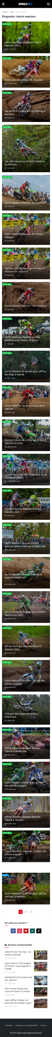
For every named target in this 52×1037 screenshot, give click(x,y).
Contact (43, 1025)
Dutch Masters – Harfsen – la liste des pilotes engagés (25, 853)
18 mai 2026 (10, 118)
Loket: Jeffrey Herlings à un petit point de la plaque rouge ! (18, 1001)
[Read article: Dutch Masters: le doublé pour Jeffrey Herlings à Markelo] (26, 888)
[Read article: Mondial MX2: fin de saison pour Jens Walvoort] (40, 980)
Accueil (4, 12)
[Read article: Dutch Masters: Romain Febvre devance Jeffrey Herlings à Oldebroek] (26, 538)
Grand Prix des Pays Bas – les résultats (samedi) (18, 953)
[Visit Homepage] (26, 4)
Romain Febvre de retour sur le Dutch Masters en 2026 (25, 441)
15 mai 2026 (10, 241)
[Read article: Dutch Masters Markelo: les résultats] (26, 193)
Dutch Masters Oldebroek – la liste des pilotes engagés (24, 784)
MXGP (5, 875)
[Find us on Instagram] (19, 930)
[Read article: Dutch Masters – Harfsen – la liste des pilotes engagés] (26, 846)
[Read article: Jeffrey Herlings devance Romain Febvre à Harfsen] (26, 812)
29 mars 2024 (11, 789)
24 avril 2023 (11, 900)
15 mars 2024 (11, 858)
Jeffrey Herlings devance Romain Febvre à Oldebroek (22, 749)
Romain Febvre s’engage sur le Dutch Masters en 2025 (25, 613)
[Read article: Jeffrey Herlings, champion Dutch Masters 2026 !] (26, 37)
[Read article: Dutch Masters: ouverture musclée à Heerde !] (26, 401)
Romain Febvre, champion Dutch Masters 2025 (23, 510)
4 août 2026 (10, 995)
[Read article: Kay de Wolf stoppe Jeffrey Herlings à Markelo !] (26, 106)
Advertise (9, 1025)
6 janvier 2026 (11, 447)
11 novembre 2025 (13, 481)
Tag (11, 12)
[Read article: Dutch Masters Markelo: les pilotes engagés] (26, 229)
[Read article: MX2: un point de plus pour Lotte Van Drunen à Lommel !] (40, 992)
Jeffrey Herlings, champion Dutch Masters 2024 (23, 648)
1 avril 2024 (10, 721)
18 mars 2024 (11, 824)
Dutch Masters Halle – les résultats (24, 79)
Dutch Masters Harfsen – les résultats (26, 305)
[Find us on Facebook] (13, 930)
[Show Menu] (3, 4)
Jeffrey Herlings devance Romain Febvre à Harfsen (22, 818)
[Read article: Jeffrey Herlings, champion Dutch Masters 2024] (26, 641)
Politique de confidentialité (26, 1025)
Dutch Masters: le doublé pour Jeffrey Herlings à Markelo (25, 895)
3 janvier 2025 (11, 619)
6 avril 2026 (10, 378)
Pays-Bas (7, 24)
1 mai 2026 (10, 344)
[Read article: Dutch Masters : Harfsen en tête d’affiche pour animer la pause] (26, 332)
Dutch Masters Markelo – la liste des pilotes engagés (25, 682)
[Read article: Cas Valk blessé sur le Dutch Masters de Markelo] (26, 148)
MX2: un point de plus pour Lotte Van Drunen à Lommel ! (17, 990)
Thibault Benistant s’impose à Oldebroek (21, 715)
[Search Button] (48, 4)
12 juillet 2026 (11, 83)
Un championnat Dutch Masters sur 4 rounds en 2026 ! (25, 476)
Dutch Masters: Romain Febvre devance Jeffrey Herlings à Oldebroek (25, 545)
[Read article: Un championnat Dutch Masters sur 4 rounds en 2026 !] (26, 469)
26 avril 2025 (11, 550)
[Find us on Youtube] (26, 930)
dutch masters (20, 12)
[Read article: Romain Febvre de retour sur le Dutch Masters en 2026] (26, 435)
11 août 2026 (11, 983)
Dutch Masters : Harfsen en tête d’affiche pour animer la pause (22, 338)
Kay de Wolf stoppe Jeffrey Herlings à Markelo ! (25, 112)
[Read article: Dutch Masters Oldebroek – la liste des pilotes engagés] (26, 777)
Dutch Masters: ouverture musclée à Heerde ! (25, 407)
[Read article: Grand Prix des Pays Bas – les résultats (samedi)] (40, 955)
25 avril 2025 (11, 584)
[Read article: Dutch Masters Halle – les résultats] (26, 72)
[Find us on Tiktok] (38, 930)
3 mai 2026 (10, 309)
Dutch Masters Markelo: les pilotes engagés (24, 235)
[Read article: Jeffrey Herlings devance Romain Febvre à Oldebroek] (26, 743)
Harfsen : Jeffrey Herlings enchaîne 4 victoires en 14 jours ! (25, 270)
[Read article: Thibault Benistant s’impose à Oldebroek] (26, 709)
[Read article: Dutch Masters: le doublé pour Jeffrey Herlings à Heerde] (26, 366)
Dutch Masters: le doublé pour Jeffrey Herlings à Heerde (25, 373)
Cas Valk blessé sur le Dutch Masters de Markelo (25, 163)
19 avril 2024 (11, 687)
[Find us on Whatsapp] (32, 930)
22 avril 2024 (11, 653)
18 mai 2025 (10, 516)
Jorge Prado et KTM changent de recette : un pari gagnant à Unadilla (18, 966)
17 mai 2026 (10, 168)
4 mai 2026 (10, 275)
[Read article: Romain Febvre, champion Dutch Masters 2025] (26, 504)
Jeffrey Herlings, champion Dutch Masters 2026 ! (23, 44)
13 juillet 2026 (11, 49)
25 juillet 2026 (11, 1006)
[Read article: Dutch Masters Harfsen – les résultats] (26, 298)
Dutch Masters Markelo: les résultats (25, 202)
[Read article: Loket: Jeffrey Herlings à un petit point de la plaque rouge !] (40, 1003)
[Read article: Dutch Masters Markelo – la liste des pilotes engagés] (26, 676)
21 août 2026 (11, 972)
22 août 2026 (11, 958)
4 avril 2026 (10, 412)
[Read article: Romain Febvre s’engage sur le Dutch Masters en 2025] (26, 607)
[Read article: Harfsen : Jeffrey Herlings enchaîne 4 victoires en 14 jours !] (26, 263)
